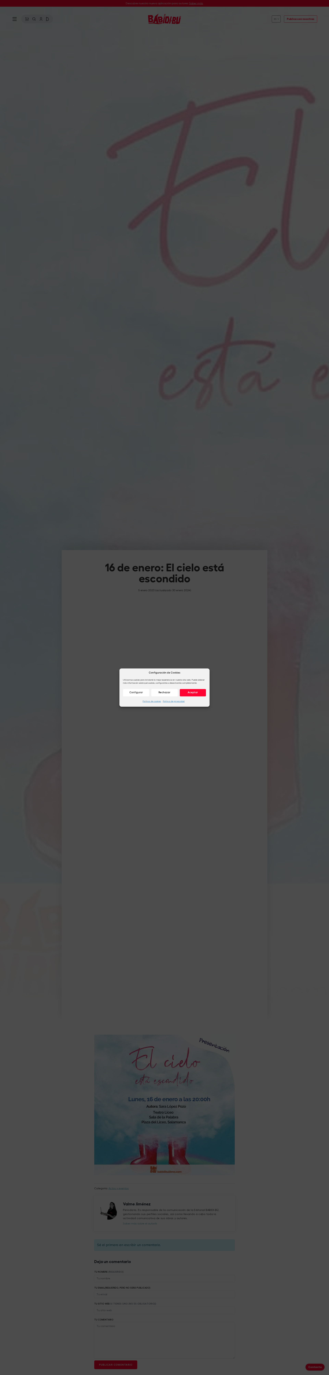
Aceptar (193, 692)
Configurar (136, 692)
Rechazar (164, 692)
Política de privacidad (174, 701)
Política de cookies (152, 701)
